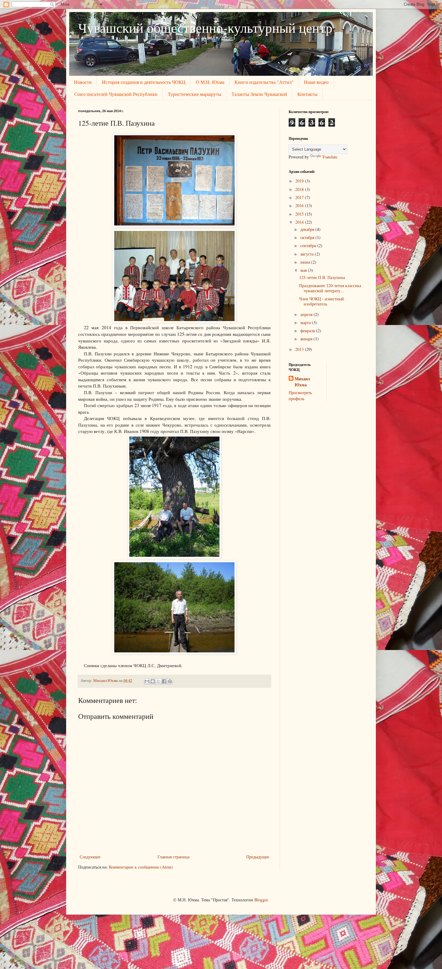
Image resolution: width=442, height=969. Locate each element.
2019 (300, 181)
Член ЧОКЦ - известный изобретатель (321, 301)
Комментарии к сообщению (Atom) (141, 867)
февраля (308, 330)
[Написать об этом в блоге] (153, 681)
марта (306, 322)
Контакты (307, 94)
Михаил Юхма (302, 382)
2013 (300, 349)
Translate (329, 157)
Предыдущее (257, 857)
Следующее (90, 857)
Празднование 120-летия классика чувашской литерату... (330, 288)
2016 (300, 205)
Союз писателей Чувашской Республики (116, 94)
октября (307, 237)
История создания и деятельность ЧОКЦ (144, 82)
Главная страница (173, 857)
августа (307, 254)
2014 (300, 222)
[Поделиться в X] (158, 681)
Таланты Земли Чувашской (259, 94)
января (307, 339)
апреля (307, 314)
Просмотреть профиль (300, 395)
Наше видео (316, 82)
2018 (300, 189)
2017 (300, 197)
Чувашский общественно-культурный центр (205, 28)
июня (305, 262)
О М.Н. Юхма (210, 82)
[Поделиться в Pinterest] (170, 681)
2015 (300, 214)
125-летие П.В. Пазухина (322, 277)
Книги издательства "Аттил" (264, 82)
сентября (308, 245)
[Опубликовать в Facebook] (164, 681)
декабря (307, 229)
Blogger (261, 900)
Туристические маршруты (194, 94)
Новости (83, 82)
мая (304, 270)
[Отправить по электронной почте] (147, 681)
